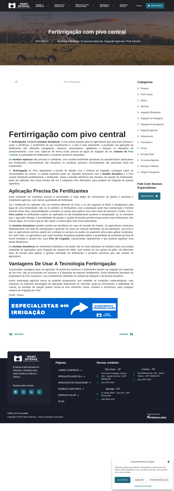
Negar (139, 480)
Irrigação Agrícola (114, 41)
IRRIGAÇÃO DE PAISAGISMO (82, 5)
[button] (168, 461)
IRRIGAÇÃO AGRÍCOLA (59, 5)
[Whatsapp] (39, 391)
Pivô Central (133, 41)
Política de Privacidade (143, 486)
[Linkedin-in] (31, 391)
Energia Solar (124, 5)
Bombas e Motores (104, 5)
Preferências (159, 480)
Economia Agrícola (92, 41)
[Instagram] (23, 391)
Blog (139, 6)
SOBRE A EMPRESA (40, 5)
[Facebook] (15, 391)
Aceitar (122, 480)
